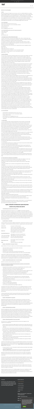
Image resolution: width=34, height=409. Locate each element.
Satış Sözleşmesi (21, 381)
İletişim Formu (20, 389)
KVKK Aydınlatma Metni (27, 404)
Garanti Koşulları (21, 385)
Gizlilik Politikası (20, 383)
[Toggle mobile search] (30, 5)
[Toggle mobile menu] (32, 5)
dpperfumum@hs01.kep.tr (7, 349)
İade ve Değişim (20, 387)
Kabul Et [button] (24, 406)
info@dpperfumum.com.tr (20, 0)
